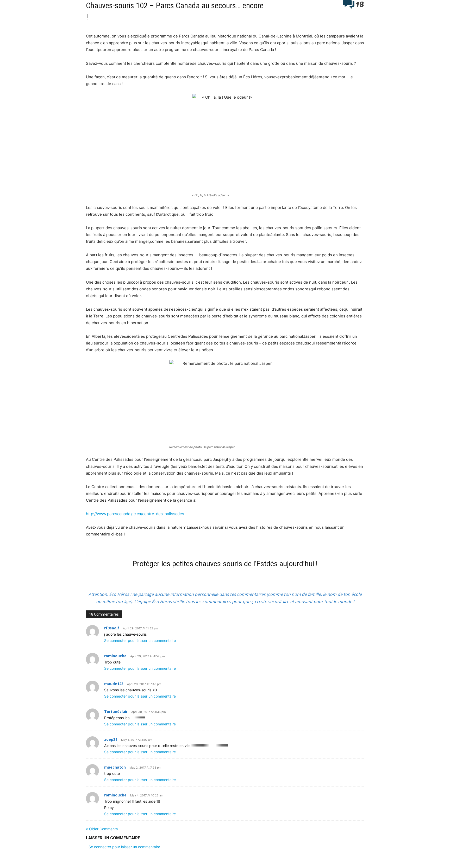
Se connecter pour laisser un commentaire (140, 640)
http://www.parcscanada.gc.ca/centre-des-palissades (135, 513)
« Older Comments (102, 829)
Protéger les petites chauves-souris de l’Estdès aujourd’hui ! (225, 564)
